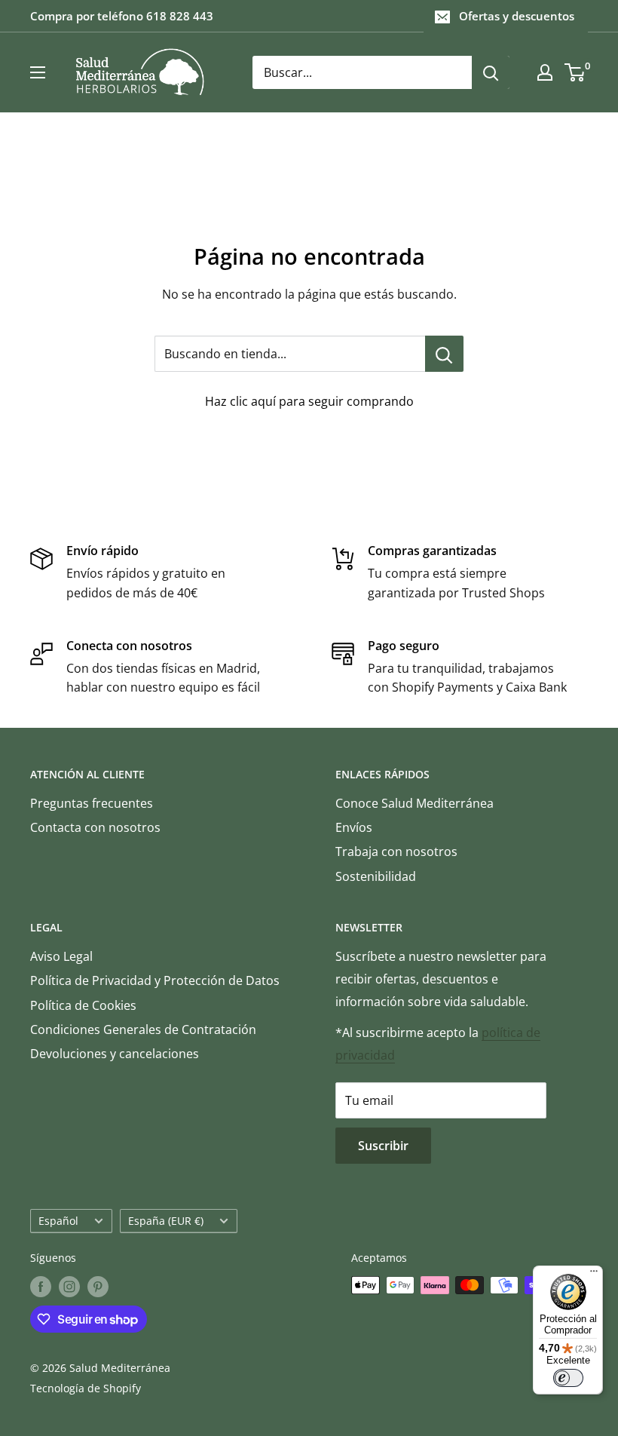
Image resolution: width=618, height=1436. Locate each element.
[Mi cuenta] (544, 72)
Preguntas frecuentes (91, 803)
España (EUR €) (165, 1221)
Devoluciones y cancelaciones (114, 1053)
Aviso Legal (61, 956)
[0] (575, 72)
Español (58, 1221)
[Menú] (594, 1275)
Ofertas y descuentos (516, 15)
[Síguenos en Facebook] (40, 1286)
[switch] (568, 1378)
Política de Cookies (83, 1005)
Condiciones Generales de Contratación (143, 1029)
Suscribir (383, 1145)
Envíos (353, 827)
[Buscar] (490, 72)
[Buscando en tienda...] (444, 354)
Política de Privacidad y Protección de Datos (155, 980)
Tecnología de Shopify (85, 1388)
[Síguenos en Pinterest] (98, 1286)
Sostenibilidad (375, 876)
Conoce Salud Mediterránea (414, 803)
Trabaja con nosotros (396, 851)
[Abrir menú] (37, 72)
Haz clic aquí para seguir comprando (309, 401)
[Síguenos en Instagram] (69, 1286)
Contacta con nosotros (95, 827)
